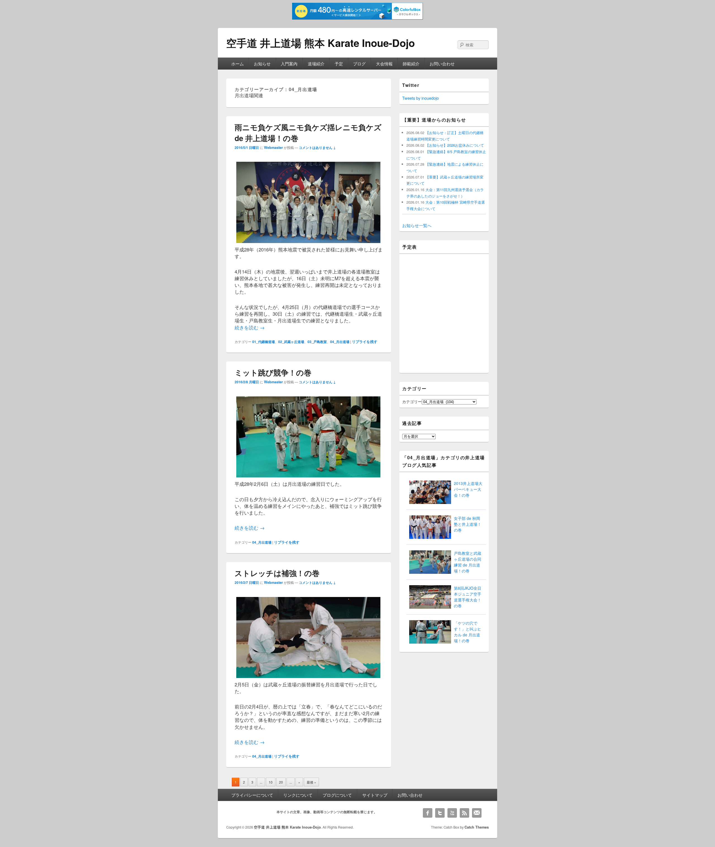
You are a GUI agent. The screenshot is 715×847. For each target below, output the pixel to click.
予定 (339, 63)
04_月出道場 (339, 341)
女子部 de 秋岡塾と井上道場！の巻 (467, 524)
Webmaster (273, 147)
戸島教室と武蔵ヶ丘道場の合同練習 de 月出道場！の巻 (467, 562)
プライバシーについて (252, 795)
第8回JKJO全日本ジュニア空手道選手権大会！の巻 (467, 596)
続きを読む (250, 327)
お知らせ (262, 63)
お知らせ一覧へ (417, 225)
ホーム (237, 63)
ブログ (359, 63)
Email (477, 813)
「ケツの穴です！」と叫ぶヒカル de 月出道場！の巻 (467, 631)
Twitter (440, 813)
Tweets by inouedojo (420, 98)
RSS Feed (464, 813)
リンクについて (298, 795)
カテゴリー (412, 401)
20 (281, 782)
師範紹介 (411, 63)
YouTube (452, 813)
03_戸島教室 (317, 341)
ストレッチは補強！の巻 (277, 573)
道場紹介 (316, 63)
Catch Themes (476, 827)
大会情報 (384, 63)
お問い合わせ (442, 63)
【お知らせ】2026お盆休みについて (454, 145)
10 (271, 782)
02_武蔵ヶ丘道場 (291, 341)
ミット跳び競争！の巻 (273, 372)
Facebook (427, 813)
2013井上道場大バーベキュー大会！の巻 (468, 489)
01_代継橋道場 (263, 341)
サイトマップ (374, 795)
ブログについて (337, 795)
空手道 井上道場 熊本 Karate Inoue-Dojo (320, 42)
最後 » (311, 782)
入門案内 (289, 63)
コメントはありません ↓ (317, 147)
